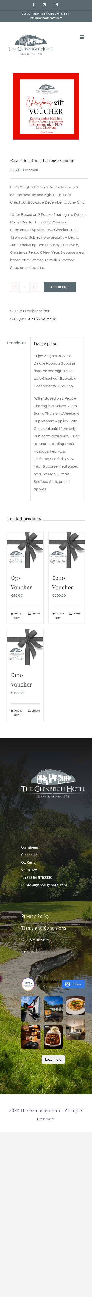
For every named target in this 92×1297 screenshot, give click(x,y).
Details (35, 613)
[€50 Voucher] (25, 550)
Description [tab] (16, 343)
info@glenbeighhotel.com (46, 18)
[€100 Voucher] (25, 647)
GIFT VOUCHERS (42, 319)
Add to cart (59, 287)
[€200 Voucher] (67, 550)
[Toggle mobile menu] (82, 37)
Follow (76, 984)
